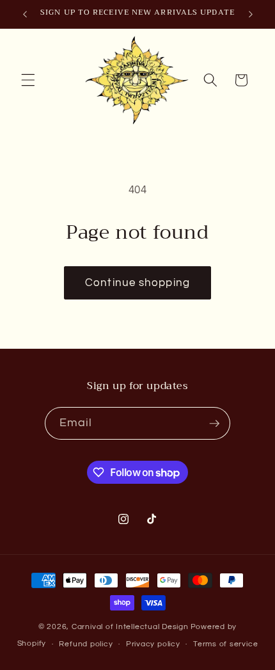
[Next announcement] (251, 14)
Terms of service (225, 644)
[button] (28, 80)
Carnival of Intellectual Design (130, 627)
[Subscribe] (214, 423)
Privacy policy (153, 644)
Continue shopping (137, 282)
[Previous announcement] (25, 14)
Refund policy (86, 644)
